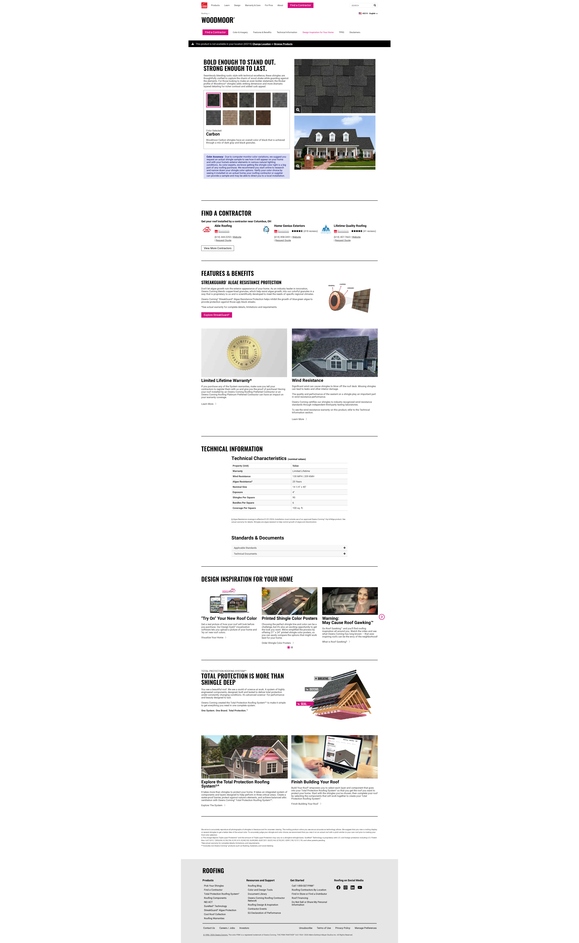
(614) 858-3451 (282, 237)
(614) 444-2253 (223, 237)
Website (237, 236)
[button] (289, 548)
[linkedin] (352, 887)
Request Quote (223, 240)
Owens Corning (204, 5)
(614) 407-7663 (342, 237)
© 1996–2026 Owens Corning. (215, 935)
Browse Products (283, 43)
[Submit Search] (375, 5)
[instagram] (345, 887)
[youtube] (360, 888)
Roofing (204, 13)
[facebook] (338, 887)
